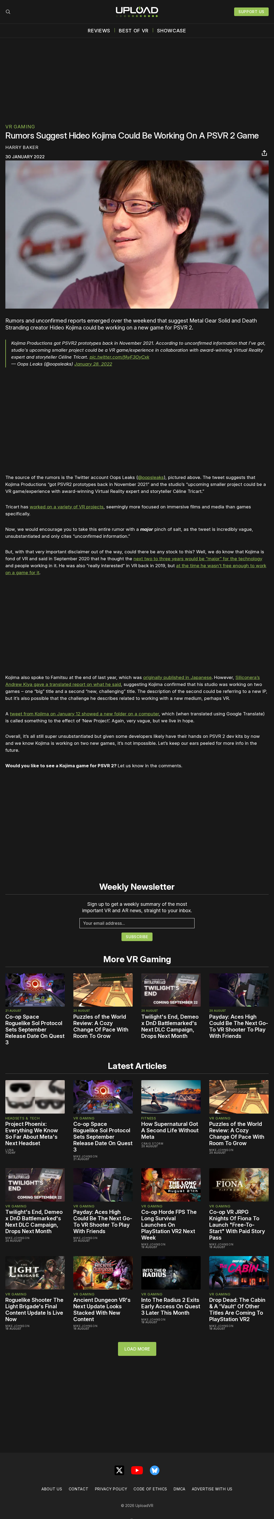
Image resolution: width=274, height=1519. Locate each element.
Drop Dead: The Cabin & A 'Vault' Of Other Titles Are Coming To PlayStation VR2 (237, 1309)
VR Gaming (20, 126)
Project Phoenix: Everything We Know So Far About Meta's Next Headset (31, 1133)
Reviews (99, 30)
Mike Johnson (85, 1156)
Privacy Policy (111, 1489)
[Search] (8, 11)
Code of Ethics (150, 1489)
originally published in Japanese (177, 677)
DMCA (179, 1489)
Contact (79, 1489)
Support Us (251, 11)
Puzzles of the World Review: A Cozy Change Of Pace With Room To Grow (100, 1026)
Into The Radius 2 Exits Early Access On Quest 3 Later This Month (170, 1306)
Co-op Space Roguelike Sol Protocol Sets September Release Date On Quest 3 (34, 1030)
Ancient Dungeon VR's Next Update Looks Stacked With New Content (102, 1309)
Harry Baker (22, 147)
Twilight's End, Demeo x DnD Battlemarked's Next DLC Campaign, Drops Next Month (170, 1026)
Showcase (171, 30)
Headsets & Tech (22, 1118)
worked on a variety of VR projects (67, 506)
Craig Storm (152, 1143)
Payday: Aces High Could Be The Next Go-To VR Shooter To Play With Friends (238, 1026)
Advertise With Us (212, 1489)
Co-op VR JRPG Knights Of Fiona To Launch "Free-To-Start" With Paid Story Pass (237, 1225)
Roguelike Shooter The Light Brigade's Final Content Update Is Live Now (34, 1309)
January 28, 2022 (93, 364)
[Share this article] (264, 153)
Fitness (148, 1118)
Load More (137, 1349)
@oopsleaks (151, 477)
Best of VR (134, 30)
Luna (9, 1150)
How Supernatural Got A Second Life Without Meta (170, 1130)
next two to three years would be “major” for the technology (198, 558)
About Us (51, 1489)
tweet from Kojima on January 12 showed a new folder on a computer (84, 713)
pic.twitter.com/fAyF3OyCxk (119, 357)
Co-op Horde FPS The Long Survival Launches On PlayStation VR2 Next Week (169, 1225)
